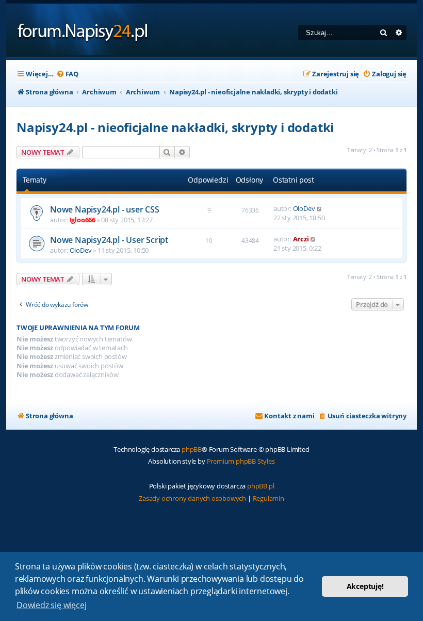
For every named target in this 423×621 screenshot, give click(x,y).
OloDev (304, 208)
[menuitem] (67, 74)
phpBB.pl (260, 486)
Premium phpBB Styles (241, 461)
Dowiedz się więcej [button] (51, 605)
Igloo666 (82, 219)
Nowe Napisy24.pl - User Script (109, 240)
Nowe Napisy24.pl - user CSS (104, 209)
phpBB (192, 449)
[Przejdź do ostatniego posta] (319, 208)
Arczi (301, 238)
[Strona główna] (82, 30)
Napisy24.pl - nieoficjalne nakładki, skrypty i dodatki (175, 127)
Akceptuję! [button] (365, 586)
